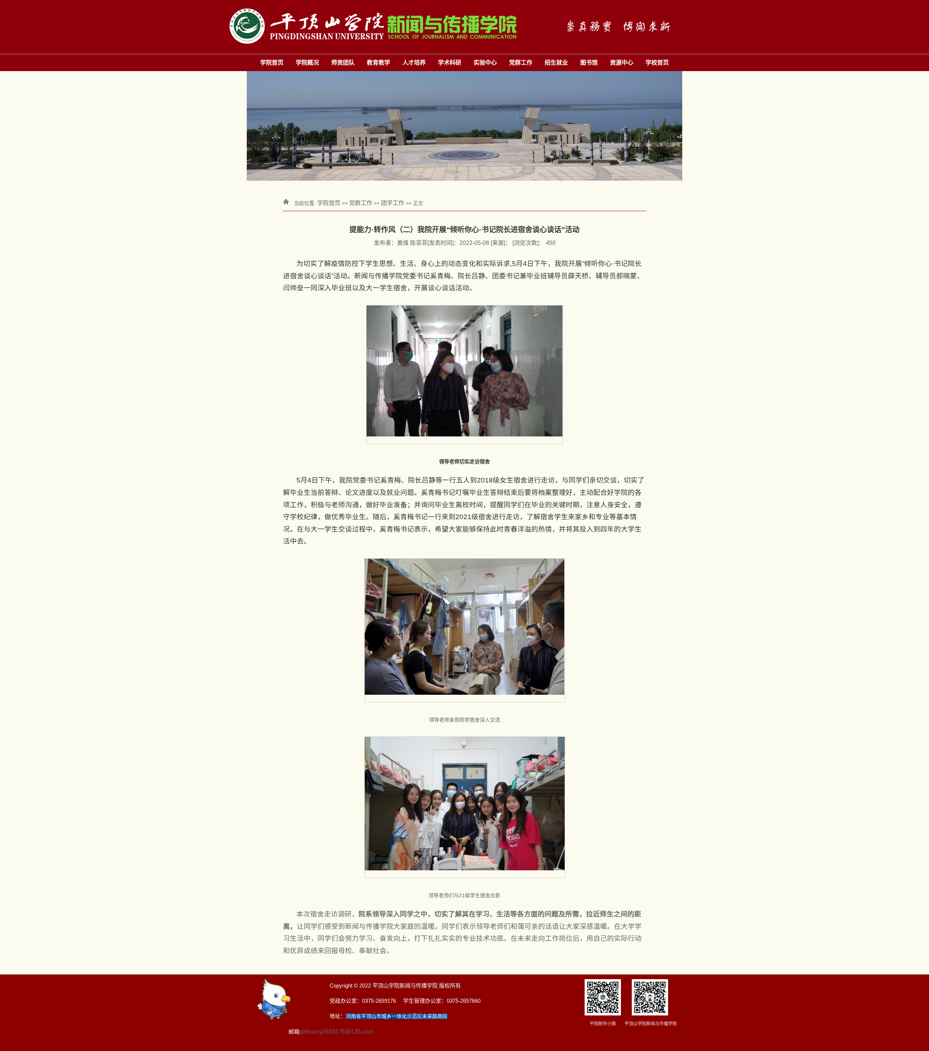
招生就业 (556, 62)
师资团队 (343, 62)
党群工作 (520, 62)
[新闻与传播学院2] (464, 27)
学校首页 (657, 62)
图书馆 (589, 62)
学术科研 (449, 62)
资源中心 (621, 62)
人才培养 (414, 62)
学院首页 (271, 62)
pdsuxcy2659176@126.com (337, 1032)
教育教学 (378, 62)
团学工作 (392, 203)
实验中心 (485, 62)
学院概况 (307, 62)
